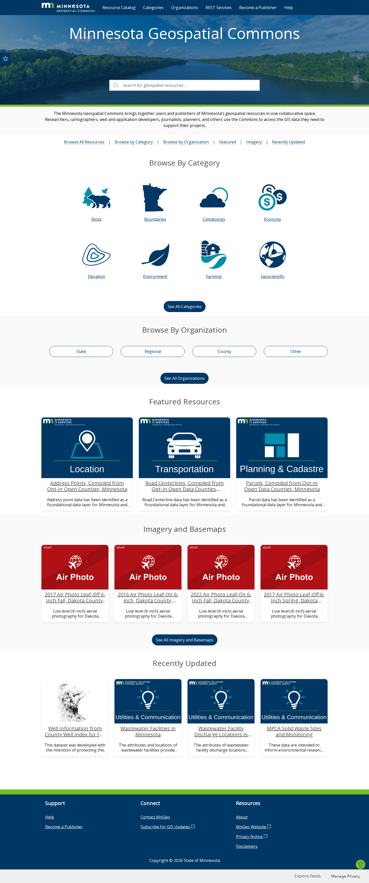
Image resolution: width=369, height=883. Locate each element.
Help (288, 7)
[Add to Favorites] (5, 58)
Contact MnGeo (155, 817)
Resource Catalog (119, 7)
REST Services (219, 7)
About (242, 817)
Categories (153, 7)
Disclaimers (247, 846)
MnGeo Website (251, 827)
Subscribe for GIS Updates (166, 827)
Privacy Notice (250, 836)
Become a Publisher (258, 7)
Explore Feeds (308, 876)
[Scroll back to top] (360, 864)
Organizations (184, 7)
